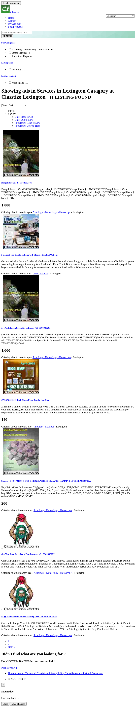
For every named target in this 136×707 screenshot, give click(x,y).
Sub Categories (8, 42)
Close (5, 704)
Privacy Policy (57, 673)
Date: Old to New (24, 119)
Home (11, 17)
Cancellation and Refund (78, 673)
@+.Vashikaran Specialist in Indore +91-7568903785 (26, 328)
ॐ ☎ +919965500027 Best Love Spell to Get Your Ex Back (29, 616)
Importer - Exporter (23, 56)
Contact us (97, 673)
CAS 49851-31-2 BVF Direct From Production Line (25, 400)
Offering (18, 69)
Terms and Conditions (37, 673)
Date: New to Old (24, 116)
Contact (12, 20)
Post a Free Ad (9, 667)
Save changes (18, 704)
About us (20, 673)
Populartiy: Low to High (27, 125)
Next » (11, 647)
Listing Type (7, 62)
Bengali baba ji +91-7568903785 (16, 183)
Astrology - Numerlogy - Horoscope (32, 49)
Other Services (20, 52)
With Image (19, 82)
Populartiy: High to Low (27, 122)
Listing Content (8, 76)
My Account (14, 23)
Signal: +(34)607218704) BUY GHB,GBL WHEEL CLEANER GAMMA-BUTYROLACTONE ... (46, 481)
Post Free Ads (15, 26)
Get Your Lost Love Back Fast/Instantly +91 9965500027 (28, 554)
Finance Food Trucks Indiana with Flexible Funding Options (29, 255)
